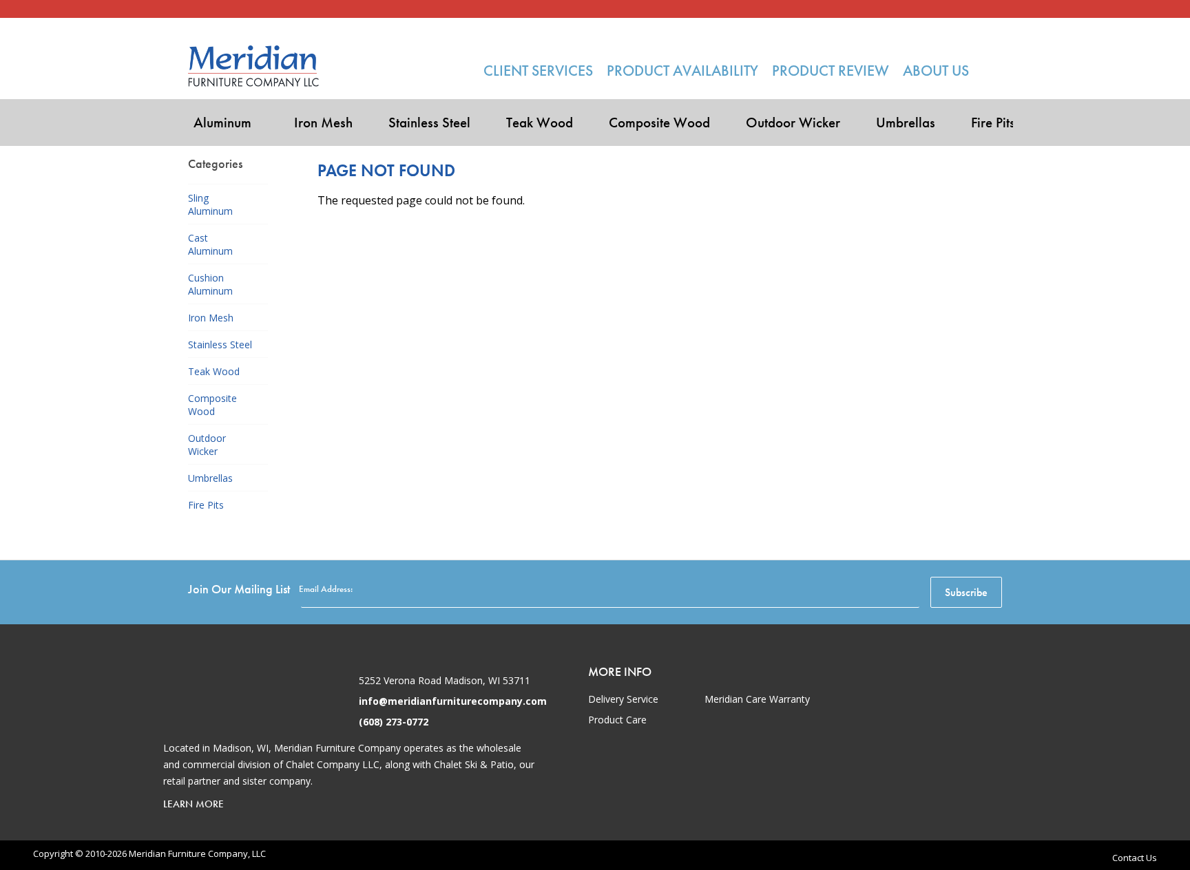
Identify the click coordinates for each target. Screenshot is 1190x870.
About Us (936, 71)
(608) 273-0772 (393, 721)
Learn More (193, 804)
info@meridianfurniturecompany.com (453, 701)
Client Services (538, 71)
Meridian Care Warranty (757, 698)
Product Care (617, 719)
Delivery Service (623, 698)
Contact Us (1134, 857)
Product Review (830, 71)
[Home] (253, 66)
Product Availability (682, 71)
